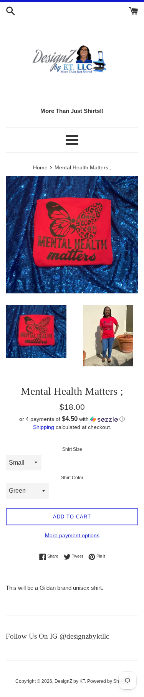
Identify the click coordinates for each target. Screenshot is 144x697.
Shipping (43, 427)
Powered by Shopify (108, 681)
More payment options (72, 535)
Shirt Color (72, 477)
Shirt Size (72, 449)
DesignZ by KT (70, 681)
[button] (72, 419)
